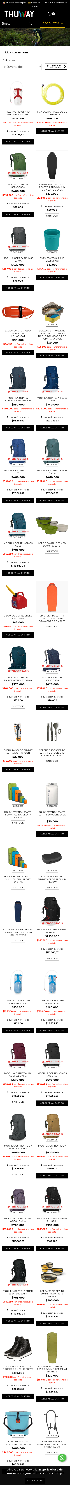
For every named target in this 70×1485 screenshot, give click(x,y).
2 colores (52, 806)
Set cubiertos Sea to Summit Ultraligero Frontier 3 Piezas (52, 753)
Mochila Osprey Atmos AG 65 (18, 544)
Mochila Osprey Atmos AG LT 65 (52, 1074)
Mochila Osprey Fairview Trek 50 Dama (18, 679)
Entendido (35, 1480)
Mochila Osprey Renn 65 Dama (52, 472)
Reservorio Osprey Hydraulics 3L (18, 1002)
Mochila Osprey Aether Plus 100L (52, 931)
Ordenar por (9, 60)
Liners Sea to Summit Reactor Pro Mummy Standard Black (52, 187)
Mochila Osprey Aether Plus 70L (52, 1219)
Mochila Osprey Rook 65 (18, 472)
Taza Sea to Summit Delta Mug (52, 259)
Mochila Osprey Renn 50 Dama (18, 259)
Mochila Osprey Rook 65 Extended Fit (18, 1147)
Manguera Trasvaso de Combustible (52, 113)
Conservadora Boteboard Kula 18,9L (18, 1443)
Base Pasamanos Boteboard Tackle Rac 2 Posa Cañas (52, 1444)
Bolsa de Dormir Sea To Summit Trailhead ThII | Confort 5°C (18, 932)
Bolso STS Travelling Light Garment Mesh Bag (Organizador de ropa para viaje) (52, 334)
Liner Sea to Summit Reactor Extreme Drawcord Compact (52, 618)
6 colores (52, 325)
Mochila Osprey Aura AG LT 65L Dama (18, 1074)
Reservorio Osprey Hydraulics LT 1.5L (18, 113)
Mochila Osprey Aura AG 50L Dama (18, 1219)
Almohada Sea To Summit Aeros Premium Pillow (52, 879)
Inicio (6, 52)
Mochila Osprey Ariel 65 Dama (52, 399)
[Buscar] (30, 24)
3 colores (18, 178)
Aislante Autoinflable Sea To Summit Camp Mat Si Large (52, 1369)
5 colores (18, 1435)
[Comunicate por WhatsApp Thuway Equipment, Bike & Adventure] (62, 1458)
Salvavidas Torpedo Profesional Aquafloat (18, 333)
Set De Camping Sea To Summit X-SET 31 (52, 544)
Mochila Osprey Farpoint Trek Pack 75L (18, 399)
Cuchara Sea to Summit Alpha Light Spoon (17, 751)
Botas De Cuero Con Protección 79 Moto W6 (18, 1367)
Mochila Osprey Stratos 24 (52, 679)
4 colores (18, 806)
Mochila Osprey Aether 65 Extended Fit (18, 1292)
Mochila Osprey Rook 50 (52, 1147)
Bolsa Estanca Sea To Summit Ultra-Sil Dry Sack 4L (18, 879)
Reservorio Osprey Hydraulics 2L (52, 1002)
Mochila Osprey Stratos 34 (18, 185)
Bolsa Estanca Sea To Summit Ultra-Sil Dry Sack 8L (18, 815)
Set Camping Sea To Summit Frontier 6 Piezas (52, 1294)
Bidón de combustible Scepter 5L (18, 617)
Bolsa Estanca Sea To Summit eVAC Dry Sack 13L (52, 815)
